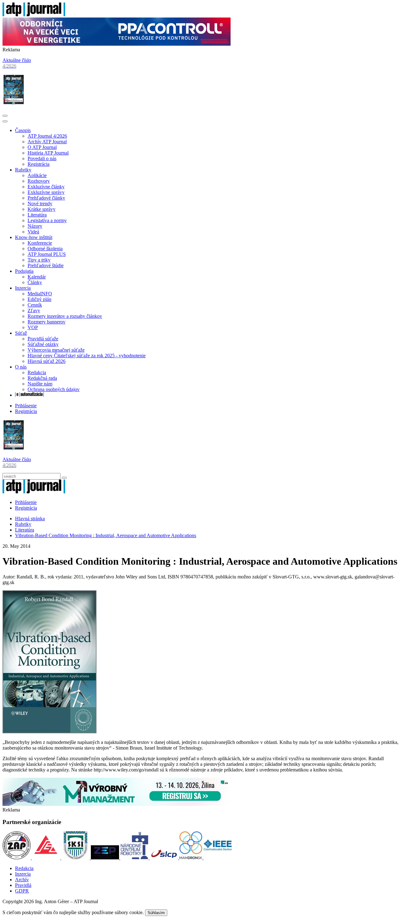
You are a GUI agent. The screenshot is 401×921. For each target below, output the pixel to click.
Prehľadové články (46, 198)
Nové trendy (40, 203)
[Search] (64, 478)
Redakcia (37, 372)
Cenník (35, 305)
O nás (21, 366)
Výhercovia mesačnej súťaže (56, 350)
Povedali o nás (42, 158)
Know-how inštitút (33, 237)
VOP (33, 327)
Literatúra (37, 214)
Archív (22, 879)
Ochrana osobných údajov (54, 389)
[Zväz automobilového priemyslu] (17, 857)
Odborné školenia (45, 248)
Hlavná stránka (30, 518)
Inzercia (23, 288)
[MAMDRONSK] (191, 857)
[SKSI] (76, 857)
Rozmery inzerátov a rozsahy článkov (65, 316)
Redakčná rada (42, 378)
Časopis (23, 130)
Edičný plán (39, 299)
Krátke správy (41, 209)
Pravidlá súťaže (43, 338)
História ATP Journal (48, 152)
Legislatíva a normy (47, 220)
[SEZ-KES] (46, 857)
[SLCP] (164, 857)
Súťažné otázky (43, 344)
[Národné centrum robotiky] (135, 857)
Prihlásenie (26, 405)
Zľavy (34, 310)
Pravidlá (23, 885)
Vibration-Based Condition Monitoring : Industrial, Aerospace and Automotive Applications (105, 535)
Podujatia (24, 271)
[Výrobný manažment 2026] (117, 804)
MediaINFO (40, 293)
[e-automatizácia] (29, 395)
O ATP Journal (42, 147)
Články (35, 282)
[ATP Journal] (34, 14)
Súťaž (21, 333)
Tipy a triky (39, 259)
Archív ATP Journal (47, 141)
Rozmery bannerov (46, 321)
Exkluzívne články (46, 186)
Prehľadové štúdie (46, 265)
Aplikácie (37, 175)
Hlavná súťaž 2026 (46, 361)
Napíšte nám (40, 383)
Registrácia (38, 164)
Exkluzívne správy (46, 192)
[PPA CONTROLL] (117, 44)
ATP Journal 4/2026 (47, 136)
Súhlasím (156, 912)
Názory (35, 226)
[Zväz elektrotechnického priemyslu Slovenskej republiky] (105, 857)
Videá (33, 231)
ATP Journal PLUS (47, 254)
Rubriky (23, 169)
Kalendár (37, 276)
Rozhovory (39, 181)
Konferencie (40, 243)
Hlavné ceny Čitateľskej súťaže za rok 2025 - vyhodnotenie (87, 355)
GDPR (22, 890)
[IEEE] (218, 857)
